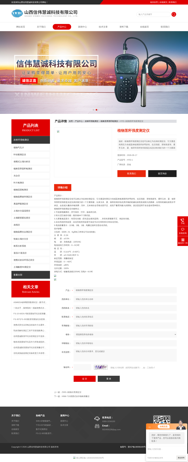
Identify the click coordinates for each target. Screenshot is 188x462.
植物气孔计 (19, 147)
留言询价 (162, 173)
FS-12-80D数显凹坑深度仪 (45, 433)
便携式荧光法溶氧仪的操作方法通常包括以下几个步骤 (30, 325)
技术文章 (103, 27)
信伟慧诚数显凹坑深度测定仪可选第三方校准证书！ (30, 336)
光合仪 (17, 176)
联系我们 (173, 2)
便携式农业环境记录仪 (24, 260)
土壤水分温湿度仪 (22, 211)
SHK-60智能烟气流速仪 (45, 421)
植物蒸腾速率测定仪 (23, 197)
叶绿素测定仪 (20, 154)
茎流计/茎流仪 (20, 253)
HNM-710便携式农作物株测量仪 (75, 396)
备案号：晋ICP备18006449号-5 (133, 447)
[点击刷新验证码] (101, 367)
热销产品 (40, 415)
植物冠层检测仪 (21, 190)
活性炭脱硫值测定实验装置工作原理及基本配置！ (30, 353)
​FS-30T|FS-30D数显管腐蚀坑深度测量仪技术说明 (30, 319)
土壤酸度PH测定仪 (22, 267)
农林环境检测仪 (91, 121)
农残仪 (17, 225)
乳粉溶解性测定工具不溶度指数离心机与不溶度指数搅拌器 (30, 330)
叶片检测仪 (19, 183)
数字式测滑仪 (41, 429)
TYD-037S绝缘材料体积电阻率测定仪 (45, 425)
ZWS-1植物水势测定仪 (71, 392)
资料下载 (123, 27)
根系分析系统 (20, 246)
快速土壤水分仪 (21, 239)
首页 (71, 121)
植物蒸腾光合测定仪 (23, 232)
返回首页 (154, 2)
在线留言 (163, 2)
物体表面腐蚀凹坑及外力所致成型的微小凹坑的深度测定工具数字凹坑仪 (30, 342)
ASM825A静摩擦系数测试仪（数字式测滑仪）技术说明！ (30, 302)
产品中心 (62, 27)
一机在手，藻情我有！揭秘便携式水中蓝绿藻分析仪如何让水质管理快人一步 (30, 308)
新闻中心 (82, 27)
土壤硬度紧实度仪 (22, 218)
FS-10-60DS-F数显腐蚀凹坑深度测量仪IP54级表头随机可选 (30, 314)
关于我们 (41, 27)
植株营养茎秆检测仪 (23, 169)
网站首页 (20, 27)
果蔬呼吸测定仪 (21, 204)
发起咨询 (181, 458)
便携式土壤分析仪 (22, 162)
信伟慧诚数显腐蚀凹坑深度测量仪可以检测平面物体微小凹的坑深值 (30, 347)
